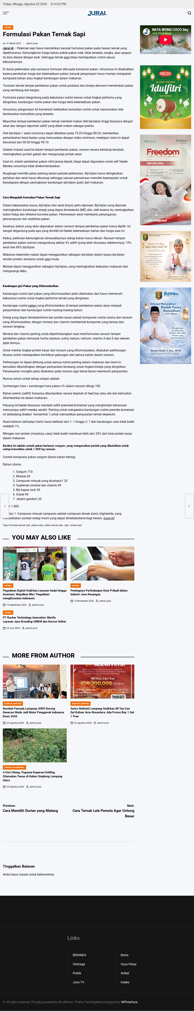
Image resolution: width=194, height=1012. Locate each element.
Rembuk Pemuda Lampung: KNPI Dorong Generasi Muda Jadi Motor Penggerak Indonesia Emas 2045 (33, 712)
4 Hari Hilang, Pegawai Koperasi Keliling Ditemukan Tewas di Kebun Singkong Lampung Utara (32, 776)
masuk (23, 874)
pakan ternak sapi (54, 525)
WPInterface (129, 1002)
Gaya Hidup (128, 964)
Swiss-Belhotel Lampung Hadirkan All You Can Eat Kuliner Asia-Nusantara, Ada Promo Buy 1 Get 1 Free (102, 712)
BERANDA (79, 955)
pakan (32, 305)
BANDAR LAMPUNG (12, 704)
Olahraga (79, 964)
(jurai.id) (109, 518)
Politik (77, 973)
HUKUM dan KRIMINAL (14, 767)
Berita (124, 955)
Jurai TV (78, 982)
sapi (67, 57)
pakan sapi (37, 525)
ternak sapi (76, 525)
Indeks (125, 982)
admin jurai (32, 43)
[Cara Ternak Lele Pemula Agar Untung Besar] (189, 506)
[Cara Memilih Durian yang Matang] (4, 506)
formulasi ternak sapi (19, 525)
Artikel (8, 27)
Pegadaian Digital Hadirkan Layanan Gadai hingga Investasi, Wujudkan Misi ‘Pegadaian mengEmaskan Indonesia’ (34, 594)
